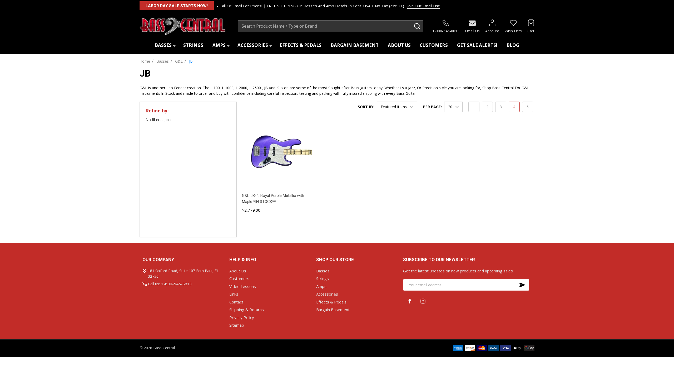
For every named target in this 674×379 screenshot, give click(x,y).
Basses (163, 45)
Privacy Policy (241, 317)
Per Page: (432, 106)
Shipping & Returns (246, 309)
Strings (193, 45)
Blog (513, 45)
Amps (219, 45)
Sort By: (366, 106)
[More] (174, 45)
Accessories (252, 45)
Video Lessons (242, 286)
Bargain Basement (355, 45)
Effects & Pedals (300, 45)
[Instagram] (423, 301)
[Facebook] (410, 301)
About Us (399, 45)
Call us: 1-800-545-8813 (170, 283)
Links (233, 294)
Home (145, 61)
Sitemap (236, 325)
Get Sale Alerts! (477, 45)
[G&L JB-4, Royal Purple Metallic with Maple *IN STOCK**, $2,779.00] (277, 155)
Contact (236, 302)
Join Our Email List (423, 5)
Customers (434, 45)
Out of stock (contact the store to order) (276, 222)
